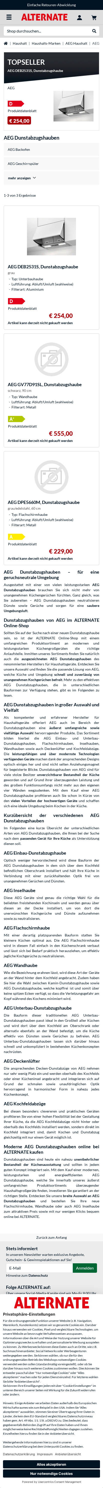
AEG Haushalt (76, 43)
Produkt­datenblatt (22, 111)
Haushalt (20, 43)
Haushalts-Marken (46, 43)
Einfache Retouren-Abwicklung (51, 5)
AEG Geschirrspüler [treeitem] (23, 163)
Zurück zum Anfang (51, 1237)
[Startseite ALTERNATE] (44, 17)
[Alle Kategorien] (9, 17)
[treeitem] (51, 178)
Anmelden (85, 1268)
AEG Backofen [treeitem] (19, 149)
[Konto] (79, 17)
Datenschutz (38, 1275)
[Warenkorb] (94, 17)
